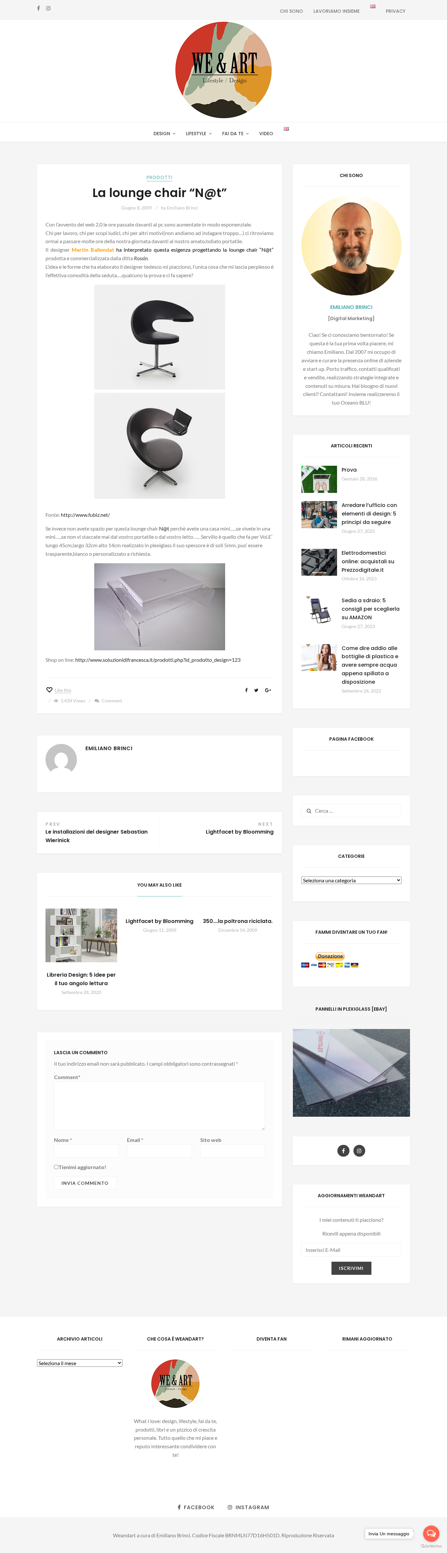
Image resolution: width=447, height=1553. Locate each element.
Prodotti (159, 177)
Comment (112, 700)
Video (266, 133)
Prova (349, 470)
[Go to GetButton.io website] (431, 1546)
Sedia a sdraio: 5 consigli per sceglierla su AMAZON (371, 609)
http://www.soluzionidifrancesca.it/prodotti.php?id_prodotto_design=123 (158, 660)
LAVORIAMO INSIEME (336, 11)
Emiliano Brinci (182, 207)
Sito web (211, 1140)
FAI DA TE (232, 133)
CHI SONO (291, 11)
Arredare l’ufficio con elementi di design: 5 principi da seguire (369, 513)
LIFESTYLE (196, 133)
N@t (164, 528)
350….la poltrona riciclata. (238, 921)
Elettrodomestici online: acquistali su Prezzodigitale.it (368, 561)
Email (135, 1140)
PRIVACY (395, 11)
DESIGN (161, 133)
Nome (63, 1140)
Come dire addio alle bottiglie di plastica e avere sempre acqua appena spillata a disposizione (370, 665)
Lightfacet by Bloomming (159, 921)
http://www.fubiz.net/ (85, 515)
